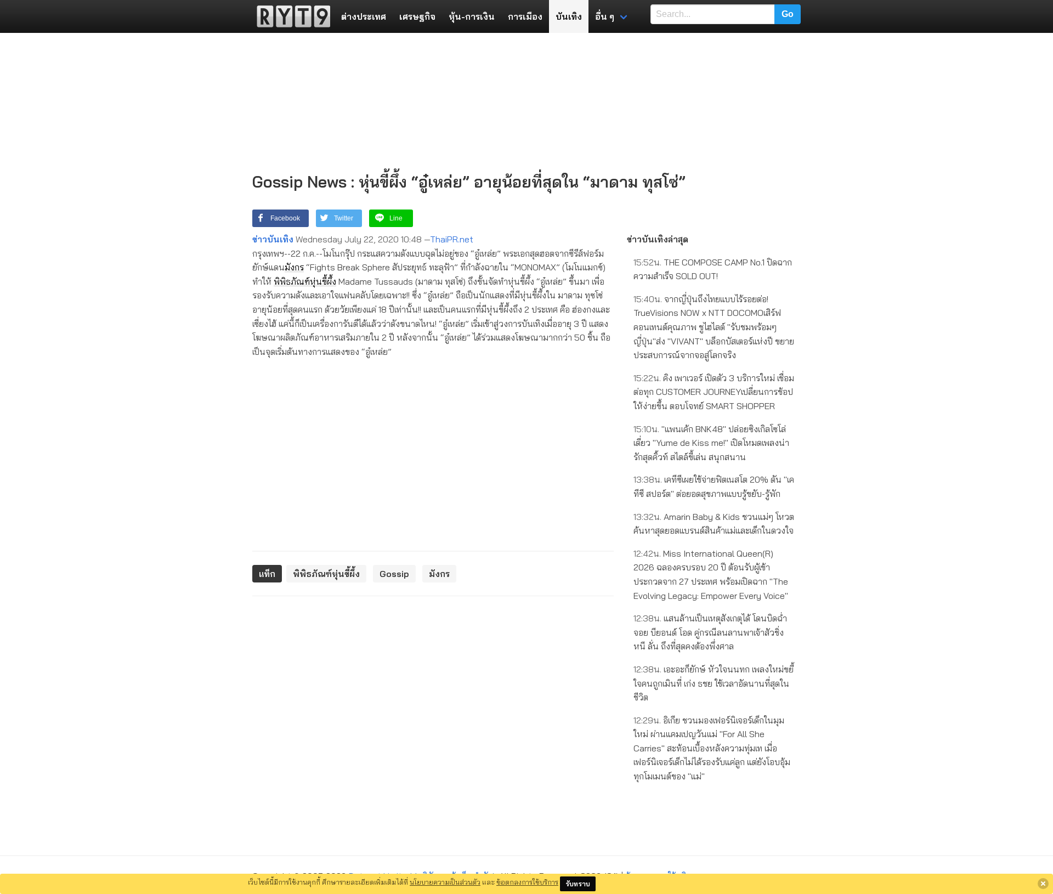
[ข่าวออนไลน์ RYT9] (290, 16)
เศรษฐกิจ (417, 16)
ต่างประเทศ (363, 16)
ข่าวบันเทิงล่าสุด (657, 239)
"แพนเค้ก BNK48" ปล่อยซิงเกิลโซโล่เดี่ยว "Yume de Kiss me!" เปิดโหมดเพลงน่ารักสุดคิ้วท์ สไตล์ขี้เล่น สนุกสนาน (711, 442)
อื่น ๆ (604, 16)
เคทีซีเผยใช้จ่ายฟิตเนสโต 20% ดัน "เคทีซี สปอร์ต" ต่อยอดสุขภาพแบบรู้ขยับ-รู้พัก (713, 486)
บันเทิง (569, 16)
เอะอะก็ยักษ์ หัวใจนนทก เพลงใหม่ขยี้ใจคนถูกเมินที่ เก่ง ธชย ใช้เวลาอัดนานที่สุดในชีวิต (713, 683)
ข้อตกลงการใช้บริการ (527, 882)
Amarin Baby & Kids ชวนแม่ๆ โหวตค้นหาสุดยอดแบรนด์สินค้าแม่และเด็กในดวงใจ (713, 523)
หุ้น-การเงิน (472, 16)
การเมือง (525, 16)
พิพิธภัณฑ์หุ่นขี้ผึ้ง (305, 281)
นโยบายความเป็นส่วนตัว (445, 882)
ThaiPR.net (451, 239)
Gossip (394, 573)
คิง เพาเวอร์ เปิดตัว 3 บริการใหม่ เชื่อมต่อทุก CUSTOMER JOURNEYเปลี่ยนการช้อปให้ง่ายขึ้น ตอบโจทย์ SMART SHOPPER (713, 391)
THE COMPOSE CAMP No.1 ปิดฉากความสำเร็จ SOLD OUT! (712, 269)
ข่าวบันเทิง (272, 239)
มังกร (294, 267)
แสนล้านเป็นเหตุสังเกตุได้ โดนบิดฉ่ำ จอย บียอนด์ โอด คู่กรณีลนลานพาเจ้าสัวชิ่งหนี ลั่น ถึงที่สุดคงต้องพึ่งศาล (710, 632)
